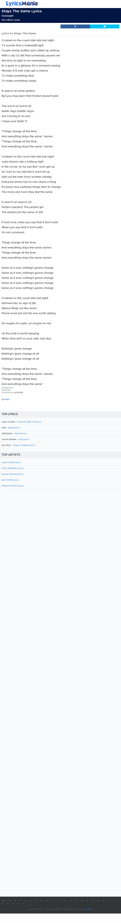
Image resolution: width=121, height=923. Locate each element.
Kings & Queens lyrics (24, 445)
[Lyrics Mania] (60, 3)
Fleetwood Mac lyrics (13, 486)
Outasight (8, 16)
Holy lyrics (24, 439)
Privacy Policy (87, 909)
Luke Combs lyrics (11, 462)
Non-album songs (11, 20)
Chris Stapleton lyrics (13, 468)
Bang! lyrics (14, 428)
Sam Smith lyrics (10, 480)
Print (7, 399)
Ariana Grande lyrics (12, 474)
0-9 (3, 901)
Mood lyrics (20, 434)
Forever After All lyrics (29, 422)
